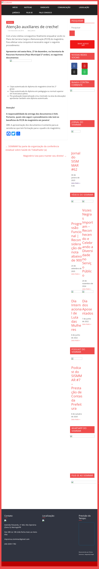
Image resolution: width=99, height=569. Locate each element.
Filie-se (29, 12)
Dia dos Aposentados (87, 307)
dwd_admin (31, 31)
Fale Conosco (45, 12)
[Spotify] (85, 72)
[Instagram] (74, 72)
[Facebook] (74, 66)
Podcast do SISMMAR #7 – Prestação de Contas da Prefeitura (76, 388)
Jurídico (16, 12)
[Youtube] (85, 66)
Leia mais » (75, 183)
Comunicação (64, 7)
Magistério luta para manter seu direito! (44, 155)
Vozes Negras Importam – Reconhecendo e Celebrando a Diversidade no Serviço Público (87, 243)
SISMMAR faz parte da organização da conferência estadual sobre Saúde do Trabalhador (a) (32, 148)
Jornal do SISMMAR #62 (75, 161)
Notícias (28, 7)
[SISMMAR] (6, 2)
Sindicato (44, 7)
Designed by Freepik (89, 554)
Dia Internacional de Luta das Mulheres (76, 315)
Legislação (84, 7)
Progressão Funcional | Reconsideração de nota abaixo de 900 (76, 241)
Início (15, 7)
